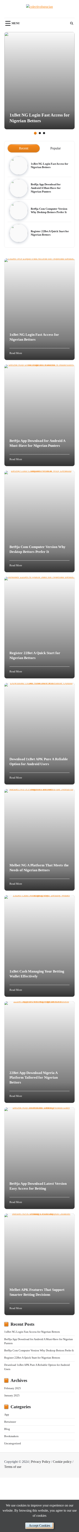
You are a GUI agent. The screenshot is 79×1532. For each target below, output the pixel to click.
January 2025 (12, 1395)
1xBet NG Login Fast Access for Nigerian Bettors (49, 165)
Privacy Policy (40, 1461)
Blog (7, 1429)
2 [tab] (40, 133)
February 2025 (12, 1388)
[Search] (71, 23)
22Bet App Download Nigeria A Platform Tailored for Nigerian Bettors (33, 1077)
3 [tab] (44, 133)
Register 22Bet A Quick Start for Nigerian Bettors (32, 1357)
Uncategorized (12, 1443)
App (6, 1414)
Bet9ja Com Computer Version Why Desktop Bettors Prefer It (39, 1350)
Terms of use (12, 1467)
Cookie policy (62, 1461)
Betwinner (10, 1421)
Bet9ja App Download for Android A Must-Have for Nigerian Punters (46, 188)
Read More (15, 353)
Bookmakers (11, 1436)
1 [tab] (35, 133)
